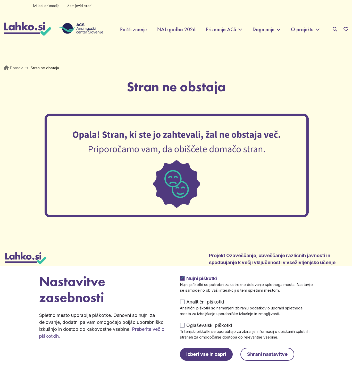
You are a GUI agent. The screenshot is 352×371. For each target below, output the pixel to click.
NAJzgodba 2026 (176, 29)
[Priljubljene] (345, 29)
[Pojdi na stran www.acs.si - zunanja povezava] (77, 29)
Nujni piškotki (201, 278)
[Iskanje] (335, 29)
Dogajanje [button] (263, 29)
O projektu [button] (302, 29)
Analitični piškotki (205, 302)
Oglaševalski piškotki (209, 325)
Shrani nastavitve (267, 354)
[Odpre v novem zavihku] (176, 219)
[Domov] (27, 29)
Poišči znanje (133, 29)
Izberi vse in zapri (206, 354)
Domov (16, 67)
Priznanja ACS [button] (221, 29)
